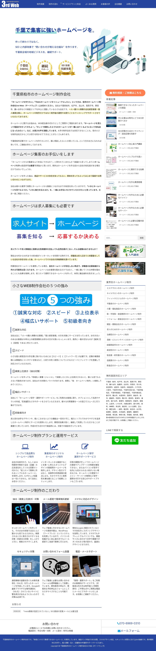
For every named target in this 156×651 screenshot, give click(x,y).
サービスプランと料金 (71, 4)
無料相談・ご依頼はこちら (126, 92)
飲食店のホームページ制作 (118, 365)
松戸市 (119, 382)
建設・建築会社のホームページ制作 (121, 324)
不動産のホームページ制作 (118, 303)
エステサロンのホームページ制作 (120, 288)
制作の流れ (53, 4)
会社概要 (118, 4)
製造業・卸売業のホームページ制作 (121, 355)
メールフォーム (130, 630)
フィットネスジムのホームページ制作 (122, 298)
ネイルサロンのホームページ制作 (120, 293)
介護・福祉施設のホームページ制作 (121, 309)
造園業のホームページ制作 (118, 360)
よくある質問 (90, 4)
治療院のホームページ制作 (118, 334)
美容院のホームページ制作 (118, 350)
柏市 (114, 382)
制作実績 (40, 4)
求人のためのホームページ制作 (119, 329)
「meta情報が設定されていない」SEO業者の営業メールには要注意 (50, 611)
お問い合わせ (131, 4)
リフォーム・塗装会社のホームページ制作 (124, 319)
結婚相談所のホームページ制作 (119, 345)
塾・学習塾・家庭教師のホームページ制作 (124, 314)
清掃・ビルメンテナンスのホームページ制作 (125, 340)
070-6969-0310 (129, 623)
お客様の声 (105, 4)
